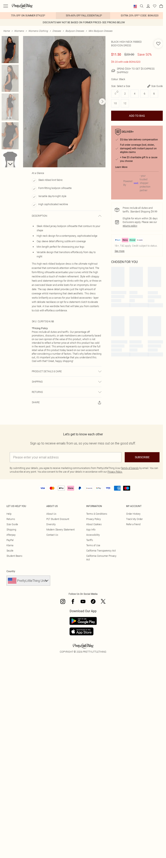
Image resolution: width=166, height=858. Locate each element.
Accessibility (93, 534)
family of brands (130, 468)
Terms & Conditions (96, 513)
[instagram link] (62, 601)
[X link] (103, 601)
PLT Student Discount (57, 519)
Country (10, 571)
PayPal (10, 540)
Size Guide (12, 524)
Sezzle (9, 550)
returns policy (130, 225)
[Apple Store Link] (83, 631)
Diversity (51, 524)
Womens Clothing (38, 30)
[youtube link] (83, 601)
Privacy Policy (93, 519)
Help (9, 513)
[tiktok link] (93, 601)
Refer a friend (133, 524)
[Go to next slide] (102, 101)
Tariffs (89, 540)
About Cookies (94, 524)
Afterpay (11, 534)
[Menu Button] (5, 6)
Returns (10, 519)
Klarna (9, 545)
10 (115, 103)
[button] (135, 6)
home (6, 30)
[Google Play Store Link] (83, 621)
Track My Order (134, 519)
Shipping (11, 529)
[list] (64, 101)
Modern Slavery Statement (60, 529)
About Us (51, 513)
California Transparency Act (101, 550)
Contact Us (52, 534)
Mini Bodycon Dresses (100, 30)
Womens (19, 30)
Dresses (56, 30)
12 (124, 103)
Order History (133, 513)
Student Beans (14, 555)
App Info (90, 529)
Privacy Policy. (114, 471)
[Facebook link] (72, 601)
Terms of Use (93, 545)
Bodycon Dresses (74, 30)
